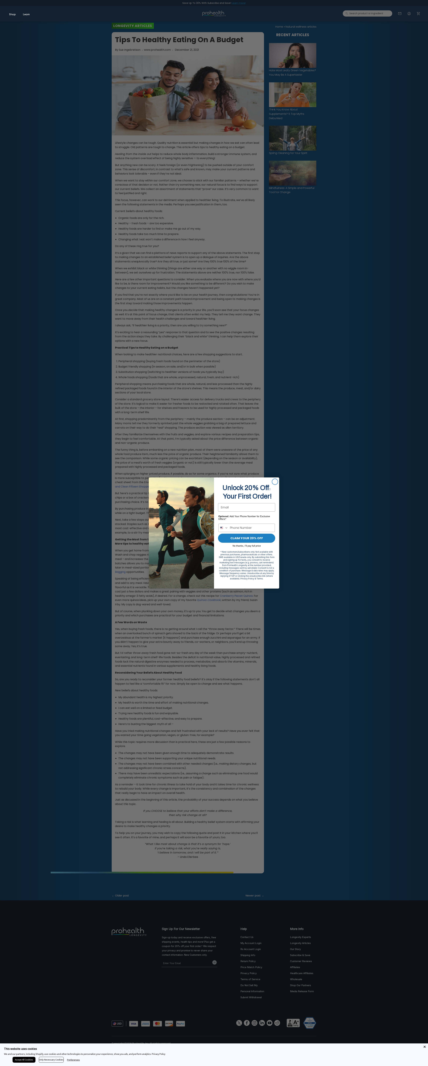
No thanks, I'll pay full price (247, 545)
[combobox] (223, 528)
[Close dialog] (275, 482)
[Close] (424, 1046)
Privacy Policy (158, 1053)
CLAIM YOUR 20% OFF (246, 538)
